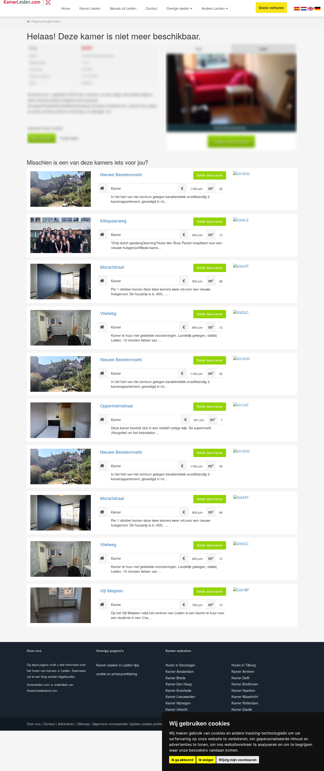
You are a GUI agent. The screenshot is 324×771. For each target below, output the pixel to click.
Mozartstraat (112, 267)
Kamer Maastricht (244, 696)
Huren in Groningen (180, 665)
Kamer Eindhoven (244, 684)
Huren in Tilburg (243, 665)
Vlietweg (108, 313)
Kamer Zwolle (241, 709)
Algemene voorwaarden (110, 723)
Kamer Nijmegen (178, 703)
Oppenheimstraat (116, 405)
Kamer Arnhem (242, 671)
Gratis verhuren (271, 7)
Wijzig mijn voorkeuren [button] (238, 760)
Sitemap (83, 723)
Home (65, 8)
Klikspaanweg (113, 220)
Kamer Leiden (90, 8)
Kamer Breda (175, 677)
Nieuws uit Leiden (123, 8)
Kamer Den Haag (179, 684)
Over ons (34, 723)
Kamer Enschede (178, 690)
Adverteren (66, 723)
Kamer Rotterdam (244, 703)
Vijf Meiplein (111, 590)
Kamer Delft (240, 677)
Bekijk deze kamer (209, 175)
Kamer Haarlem (243, 690)
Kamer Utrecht (176, 709)
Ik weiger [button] (206, 760)
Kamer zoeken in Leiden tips (117, 665)
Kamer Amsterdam (180, 671)
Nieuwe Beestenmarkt (121, 174)
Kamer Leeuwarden (180, 696)
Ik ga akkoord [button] (182, 760)
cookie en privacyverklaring (116, 673)
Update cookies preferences (150, 723)
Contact (151, 8)
